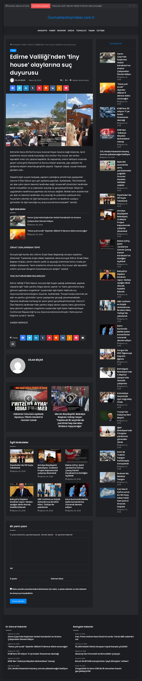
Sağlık (71, 30)
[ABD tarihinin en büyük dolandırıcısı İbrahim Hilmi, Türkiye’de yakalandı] (49, 490)
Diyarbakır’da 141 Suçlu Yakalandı (21, 466)
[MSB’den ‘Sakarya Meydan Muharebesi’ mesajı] (107, 134)
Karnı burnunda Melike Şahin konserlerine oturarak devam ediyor (76, 503)
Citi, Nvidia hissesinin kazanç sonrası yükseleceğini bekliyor (115, 153)
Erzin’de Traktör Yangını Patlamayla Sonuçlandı (123, 458)
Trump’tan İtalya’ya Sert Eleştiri (124, 414)
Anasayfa (42, 30)
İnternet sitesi (57, 579)
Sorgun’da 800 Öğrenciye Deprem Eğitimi (124, 354)
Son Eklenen (116, 43)
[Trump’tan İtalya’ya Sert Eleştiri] (107, 415)
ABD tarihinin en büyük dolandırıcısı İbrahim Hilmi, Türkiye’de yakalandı (49, 503)
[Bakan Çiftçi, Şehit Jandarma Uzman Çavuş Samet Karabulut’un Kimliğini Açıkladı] (77, 456)
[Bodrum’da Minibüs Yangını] (107, 477)
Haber (52, 30)
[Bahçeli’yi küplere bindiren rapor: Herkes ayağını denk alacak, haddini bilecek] (22, 490)
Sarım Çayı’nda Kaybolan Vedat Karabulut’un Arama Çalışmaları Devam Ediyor (124, 64)
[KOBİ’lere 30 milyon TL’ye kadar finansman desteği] (107, 112)
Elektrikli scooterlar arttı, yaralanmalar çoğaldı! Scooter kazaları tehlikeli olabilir (124, 174)
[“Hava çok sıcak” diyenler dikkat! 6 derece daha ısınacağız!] (17, 234)
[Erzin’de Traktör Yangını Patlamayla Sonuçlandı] (107, 456)
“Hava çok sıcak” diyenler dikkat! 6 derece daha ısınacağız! (57, 230)
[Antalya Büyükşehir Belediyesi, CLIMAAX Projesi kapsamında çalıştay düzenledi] (49, 456)
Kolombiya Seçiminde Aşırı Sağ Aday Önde (124, 397)
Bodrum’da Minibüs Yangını (123, 476)
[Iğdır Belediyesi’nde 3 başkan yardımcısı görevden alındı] (107, 431)
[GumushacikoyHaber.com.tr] (71, 17)
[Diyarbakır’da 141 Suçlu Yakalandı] (22, 456)
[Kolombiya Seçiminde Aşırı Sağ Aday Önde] (107, 397)
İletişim (100, 30)
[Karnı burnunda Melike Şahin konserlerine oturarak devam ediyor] (77, 490)
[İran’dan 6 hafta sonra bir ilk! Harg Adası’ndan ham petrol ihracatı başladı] (107, 493)
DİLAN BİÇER (20, 80)
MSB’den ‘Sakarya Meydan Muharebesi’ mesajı (123, 136)
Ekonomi (61, 30)
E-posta (14, 579)
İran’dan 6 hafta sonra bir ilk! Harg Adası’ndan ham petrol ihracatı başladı (123, 498)
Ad (12, 568)
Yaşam (91, 30)
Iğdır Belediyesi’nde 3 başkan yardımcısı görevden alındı (124, 435)
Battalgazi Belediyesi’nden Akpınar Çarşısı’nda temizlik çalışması (124, 376)
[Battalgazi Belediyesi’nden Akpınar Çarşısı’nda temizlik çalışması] (107, 372)
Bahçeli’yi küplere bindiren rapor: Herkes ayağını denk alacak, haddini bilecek (21, 503)
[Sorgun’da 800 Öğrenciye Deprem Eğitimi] (107, 354)
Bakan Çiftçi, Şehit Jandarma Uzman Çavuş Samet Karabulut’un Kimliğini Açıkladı (76, 470)
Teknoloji (81, 30)
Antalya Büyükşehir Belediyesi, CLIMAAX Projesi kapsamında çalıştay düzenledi (48, 469)
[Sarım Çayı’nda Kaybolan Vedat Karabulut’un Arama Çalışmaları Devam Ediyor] (17, 221)
